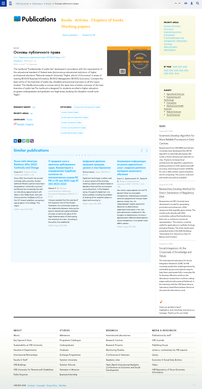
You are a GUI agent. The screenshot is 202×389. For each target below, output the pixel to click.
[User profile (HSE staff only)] (191, 3)
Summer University (68, 359)
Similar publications (31, 150)
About (18, 330)
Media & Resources (164, 330)
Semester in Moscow (69, 369)
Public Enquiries (21, 374)
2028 (175, 66)
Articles (81, 20)
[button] (73, 155)
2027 (180, 66)
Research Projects (114, 345)
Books (66, 20)
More (176, 73)
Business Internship (68, 374)
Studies (65, 330)
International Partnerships (25, 354)
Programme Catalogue (70, 340)
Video (155, 364)
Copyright (40, 385)
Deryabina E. (18, 61)
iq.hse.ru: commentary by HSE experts (169, 350)
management (169, 40)
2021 (186, 70)
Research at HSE (89, 35)
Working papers (75, 26)
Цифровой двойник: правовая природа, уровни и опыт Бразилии (97, 164)
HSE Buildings (20, 364)
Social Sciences (173, 114)
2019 (171, 73)
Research (112, 330)
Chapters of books (107, 20)
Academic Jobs (113, 359)
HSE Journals (158, 340)
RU (176, 3)
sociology (168, 44)
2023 (176, 70)
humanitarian (169, 35)
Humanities (171, 102)
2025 (166, 70)
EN (180, 3)
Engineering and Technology (172, 98)
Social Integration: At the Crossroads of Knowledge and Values (175, 252)
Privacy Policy (51, 385)
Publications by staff (161, 335)
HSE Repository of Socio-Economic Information (168, 371)
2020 (166, 73)
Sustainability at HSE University (28, 345)
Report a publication (70, 35)
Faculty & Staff (21, 359)
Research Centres (114, 340)
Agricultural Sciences (175, 94)
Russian (29, 119)
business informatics (172, 26)
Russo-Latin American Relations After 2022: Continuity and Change (26, 164)
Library (155, 354)
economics (168, 29)
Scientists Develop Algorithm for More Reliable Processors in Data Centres (176, 139)
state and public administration (170, 48)
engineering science (172, 32)
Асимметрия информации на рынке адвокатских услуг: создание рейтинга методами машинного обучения (131, 167)
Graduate (64, 350)
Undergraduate (67, 345)
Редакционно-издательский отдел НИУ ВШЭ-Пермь (39, 57)
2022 (181, 70)
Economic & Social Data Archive (167, 359)
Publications (39, 18)
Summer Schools (67, 364)
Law (33, 107)
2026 (185, 66)
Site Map (62, 385)
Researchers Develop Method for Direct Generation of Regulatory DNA (177, 192)
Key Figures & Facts (22, 340)
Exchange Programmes (70, 354)
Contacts (31, 385)
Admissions (65, 335)
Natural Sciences (174, 111)
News (162, 126)
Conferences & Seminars (117, 354)
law (182, 38)
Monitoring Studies (115, 350)
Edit (194, 385)
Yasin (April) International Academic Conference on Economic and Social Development (123, 367)
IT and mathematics (172, 38)
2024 (171, 70)
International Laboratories (118, 335)
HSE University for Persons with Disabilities (33, 369)
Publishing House (160, 345)
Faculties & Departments (25, 350)
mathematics (181, 40)
